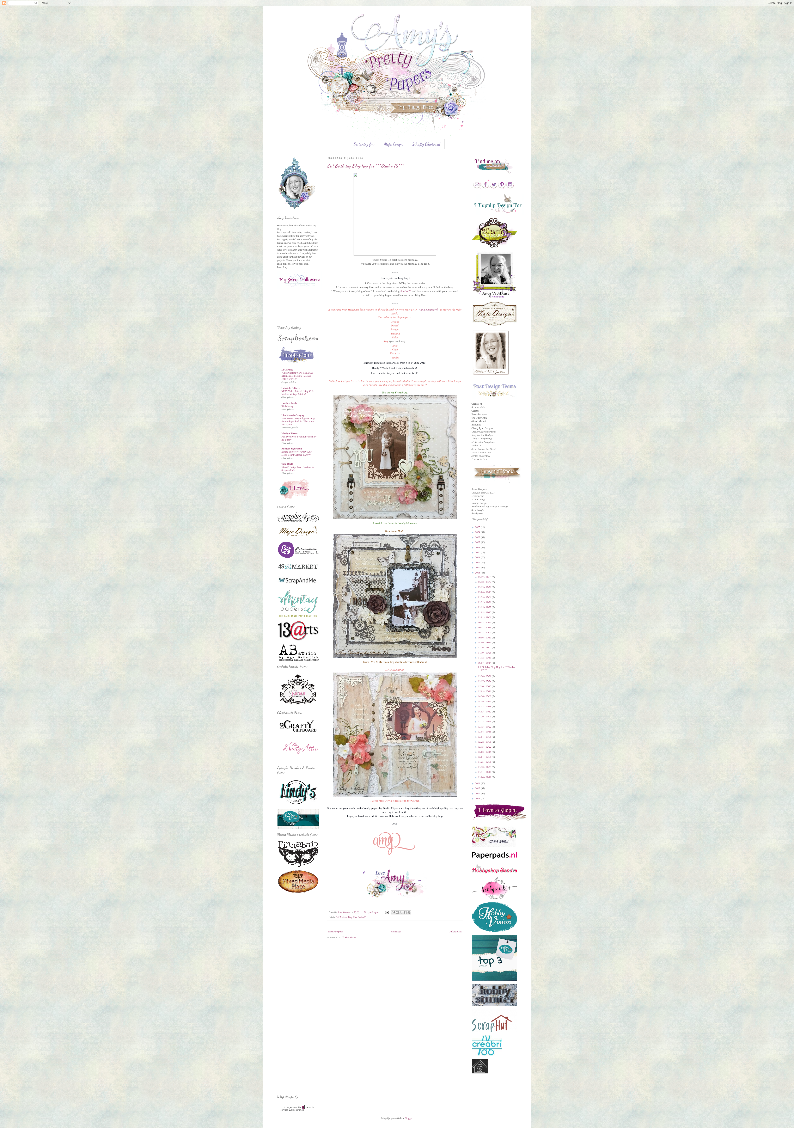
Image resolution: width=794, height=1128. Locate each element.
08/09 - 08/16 (485, 642)
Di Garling (287, 369)
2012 (478, 793)
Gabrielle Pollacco (290, 388)
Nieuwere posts (335, 931)
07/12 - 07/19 (485, 657)
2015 (478, 572)
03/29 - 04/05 (485, 716)
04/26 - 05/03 (485, 696)
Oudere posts (455, 931)
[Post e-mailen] (386, 912)
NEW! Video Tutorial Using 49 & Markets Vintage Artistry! (297, 393)
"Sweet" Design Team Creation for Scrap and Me (297, 468)
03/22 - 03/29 (485, 721)
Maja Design (393, 144)
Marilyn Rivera (289, 433)
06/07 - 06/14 (485, 662)
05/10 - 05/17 (485, 686)
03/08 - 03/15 (485, 731)
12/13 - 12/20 (485, 587)
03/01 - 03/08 (485, 736)
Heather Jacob (289, 403)
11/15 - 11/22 (485, 607)
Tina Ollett (287, 464)
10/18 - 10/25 (485, 622)
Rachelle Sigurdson (291, 448)
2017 (478, 562)
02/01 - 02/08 (485, 756)
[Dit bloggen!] (397, 912)
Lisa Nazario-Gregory (292, 415)
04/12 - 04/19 (485, 706)
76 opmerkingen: (371, 912)
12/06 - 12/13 (485, 592)
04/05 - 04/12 (485, 711)
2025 (478, 527)
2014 (478, 783)
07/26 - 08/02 (485, 647)
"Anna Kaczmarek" (428, 309)
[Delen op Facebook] (405, 912)
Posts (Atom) (349, 937)
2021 (478, 547)
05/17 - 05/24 (485, 681)
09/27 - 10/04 (485, 632)
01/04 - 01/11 (485, 777)
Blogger (408, 1118)
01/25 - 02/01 (485, 761)
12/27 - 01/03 (485, 576)
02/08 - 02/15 (485, 751)
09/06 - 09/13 (485, 637)
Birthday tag (287, 406)
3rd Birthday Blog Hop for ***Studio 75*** (365, 165)
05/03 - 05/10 (485, 691)
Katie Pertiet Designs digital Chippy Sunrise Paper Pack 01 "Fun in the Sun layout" (298, 421)
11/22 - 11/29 (485, 602)
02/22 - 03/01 (485, 741)
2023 (478, 537)
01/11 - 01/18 (485, 771)
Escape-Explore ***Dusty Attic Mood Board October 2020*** (296, 453)
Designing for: (364, 144)
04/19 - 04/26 (485, 701)
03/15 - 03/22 (485, 726)
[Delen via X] (401, 912)
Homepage (396, 931)
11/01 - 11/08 (485, 617)
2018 (478, 557)
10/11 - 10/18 (485, 627)
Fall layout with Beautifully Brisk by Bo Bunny (299, 438)
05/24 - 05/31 (485, 676)
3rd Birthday (341, 917)
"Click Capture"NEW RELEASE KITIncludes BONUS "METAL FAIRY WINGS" (297, 375)
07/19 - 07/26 (485, 652)
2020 (478, 552)
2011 (478, 798)
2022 (478, 542)
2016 (478, 567)
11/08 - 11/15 (485, 612)
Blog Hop (352, 917)
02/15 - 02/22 (485, 746)
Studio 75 (405, 291)
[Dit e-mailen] (393, 912)
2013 (478, 788)
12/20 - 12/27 (485, 581)
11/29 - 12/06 (485, 597)
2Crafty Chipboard (426, 144)
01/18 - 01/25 (485, 766)
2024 (478, 532)
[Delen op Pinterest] (409, 912)
